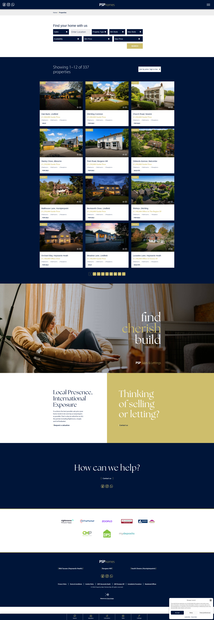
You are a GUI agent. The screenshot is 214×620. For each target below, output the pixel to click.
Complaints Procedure (135, 584)
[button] (210, 600)
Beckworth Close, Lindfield (98, 208)
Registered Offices (150, 584)
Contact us (123, 425)
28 (115, 274)
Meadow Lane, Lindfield (97, 256)
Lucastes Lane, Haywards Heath (147, 256)
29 (119, 274)
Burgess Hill (107, 568)
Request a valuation (62, 425)
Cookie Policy (187, 616)
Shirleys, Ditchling (140, 208)
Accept (177, 612)
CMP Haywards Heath (104, 584)
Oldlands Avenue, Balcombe (145, 161)
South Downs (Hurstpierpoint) (143, 568)
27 (111, 274)
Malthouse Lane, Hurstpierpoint (54, 208)
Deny (191, 612)
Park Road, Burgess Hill (97, 161)
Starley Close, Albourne (51, 161)
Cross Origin (110, 598)
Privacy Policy (194, 616)
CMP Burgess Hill (119, 584)
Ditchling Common (95, 114)
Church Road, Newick (142, 114)
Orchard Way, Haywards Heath (54, 256)
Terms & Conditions (76, 584)
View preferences (205, 612)
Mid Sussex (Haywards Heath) (70, 568)
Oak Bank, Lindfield (49, 114)
